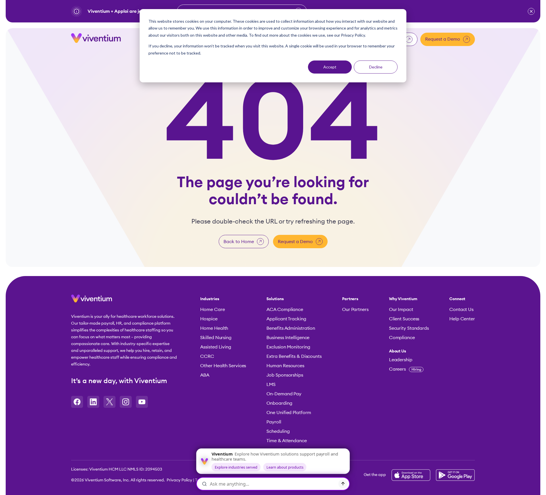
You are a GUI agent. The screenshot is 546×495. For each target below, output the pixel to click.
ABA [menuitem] (204, 375)
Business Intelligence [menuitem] (287, 337)
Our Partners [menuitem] (355, 309)
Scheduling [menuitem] (277, 431)
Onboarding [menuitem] (279, 403)
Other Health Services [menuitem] (223, 366)
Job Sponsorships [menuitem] (284, 375)
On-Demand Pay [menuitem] (283, 394)
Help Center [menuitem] (462, 319)
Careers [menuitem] (405, 369)
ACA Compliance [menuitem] (284, 309)
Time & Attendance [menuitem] (286, 440)
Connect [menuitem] (457, 299)
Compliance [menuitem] (402, 337)
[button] (531, 11)
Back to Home (239, 241)
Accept (329, 66)
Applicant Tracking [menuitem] (286, 319)
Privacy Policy (179, 480)
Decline (375, 66)
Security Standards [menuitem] (409, 328)
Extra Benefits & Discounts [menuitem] (293, 356)
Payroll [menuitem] (273, 422)
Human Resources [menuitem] (285, 366)
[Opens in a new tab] (77, 402)
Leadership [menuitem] (400, 360)
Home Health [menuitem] (214, 328)
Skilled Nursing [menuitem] (215, 337)
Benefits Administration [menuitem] (290, 328)
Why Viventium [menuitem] (403, 299)
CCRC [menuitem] (207, 356)
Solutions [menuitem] (275, 299)
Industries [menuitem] (209, 299)
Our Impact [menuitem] (401, 309)
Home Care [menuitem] (212, 309)
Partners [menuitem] (350, 299)
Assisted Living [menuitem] (215, 347)
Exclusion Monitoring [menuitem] (288, 347)
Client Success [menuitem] (404, 319)
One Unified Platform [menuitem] (288, 412)
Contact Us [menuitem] (461, 309)
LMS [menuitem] (271, 384)
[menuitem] (409, 351)
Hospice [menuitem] (208, 319)
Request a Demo (442, 39)
